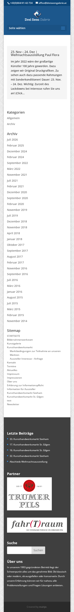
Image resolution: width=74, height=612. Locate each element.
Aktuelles (12, 370)
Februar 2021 (15, 186)
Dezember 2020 (17, 192)
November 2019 (17, 210)
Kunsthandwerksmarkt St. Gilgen (25, 396)
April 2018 (13, 233)
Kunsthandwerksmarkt (20, 347)
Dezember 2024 (17, 151)
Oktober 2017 (15, 245)
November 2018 (17, 227)
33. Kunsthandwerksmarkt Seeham (29, 439)
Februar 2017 (15, 262)
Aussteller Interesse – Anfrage (26, 358)
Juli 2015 (12, 303)
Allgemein (13, 118)
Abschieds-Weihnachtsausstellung (28, 461)
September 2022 (17, 163)
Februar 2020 (15, 204)
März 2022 (13, 169)
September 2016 (17, 274)
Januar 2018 (14, 239)
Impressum (13, 374)
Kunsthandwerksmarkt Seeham (24, 393)
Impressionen (14, 377)
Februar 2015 (15, 315)
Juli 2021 (12, 180)
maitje (42, 606)
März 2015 (13, 309)
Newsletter (13, 404)
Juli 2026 (12, 139)
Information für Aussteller (21, 389)
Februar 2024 (15, 157)
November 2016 (17, 268)
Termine (11, 366)
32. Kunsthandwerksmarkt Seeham (29, 456)
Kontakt (11, 362)
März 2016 (13, 286)
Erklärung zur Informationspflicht (25, 385)
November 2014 (17, 321)
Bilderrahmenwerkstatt (20, 339)
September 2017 (17, 250)
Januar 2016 (14, 291)
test (9, 400)
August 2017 (15, 256)
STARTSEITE (13, 336)
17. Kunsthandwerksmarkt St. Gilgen (30, 444)
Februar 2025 (15, 145)
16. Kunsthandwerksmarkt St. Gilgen (30, 450)
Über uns (12, 381)
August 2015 (15, 297)
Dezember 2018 (17, 221)
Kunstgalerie (14, 343)
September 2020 (17, 198)
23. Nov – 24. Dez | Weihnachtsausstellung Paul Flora (35, 53)
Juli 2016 (12, 280)
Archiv (11, 124)
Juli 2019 (12, 215)
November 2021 (17, 174)
